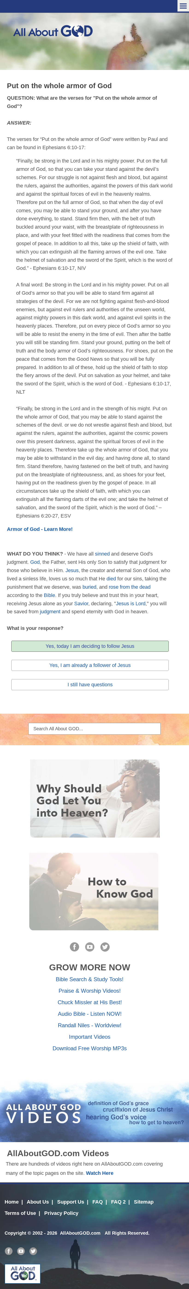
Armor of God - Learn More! (40, 529)
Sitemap (144, 1202)
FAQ (97, 1202)
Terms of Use (20, 1213)
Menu (183, 6)
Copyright (15, 1233)
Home (12, 1202)
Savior (81, 603)
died (111, 579)
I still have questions (90, 684)
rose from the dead (130, 587)
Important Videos (89, 1037)
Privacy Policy (61, 1213)
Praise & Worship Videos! (90, 991)
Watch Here (99, 1173)
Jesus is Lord (130, 603)
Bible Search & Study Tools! (90, 979)
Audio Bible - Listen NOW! (90, 1014)
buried (89, 587)
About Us (38, 1202)
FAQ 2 (118, 1202)
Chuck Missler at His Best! (90, 1002)
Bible (49, 595)
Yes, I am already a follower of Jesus (90, 665)
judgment (50, 611)
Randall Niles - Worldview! (89, 1025)
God (35, 562)
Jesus (72, 570)
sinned (102, 554)
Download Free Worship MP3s (90, 1048)
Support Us (70, 1202)
